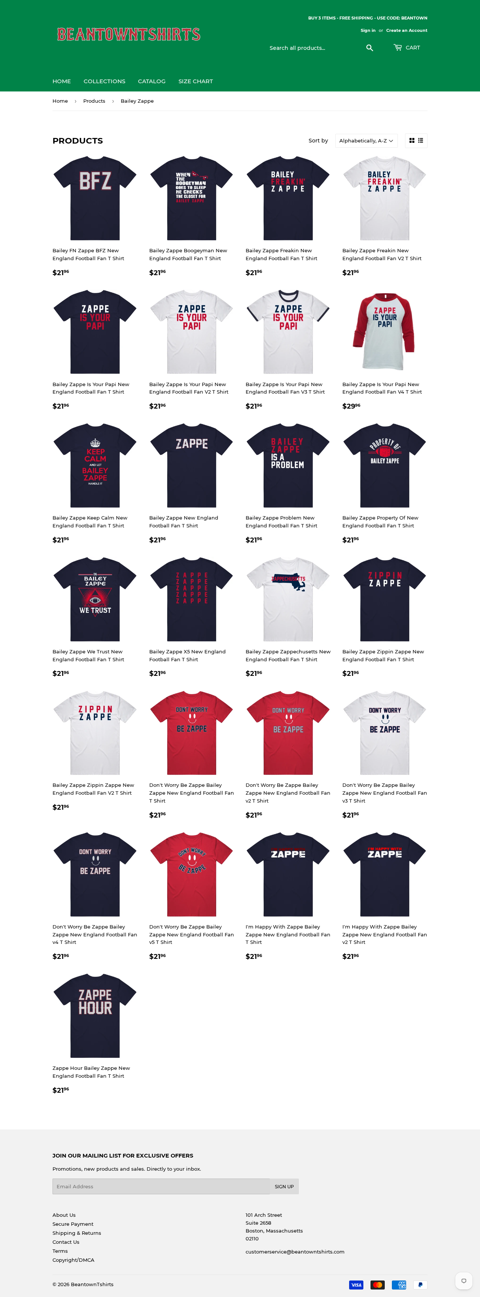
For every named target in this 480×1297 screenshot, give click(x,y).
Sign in (368, 30)
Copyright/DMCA (73, 1260)
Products (94, 101)
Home (61, 81)
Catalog (152, 81)
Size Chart (195, 81)
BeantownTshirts (92, 1284)
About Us (64, 1215)
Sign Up (284, 1186)
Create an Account (407, 30)
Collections (104, 81)
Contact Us (66, 1242)
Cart (412, 47)
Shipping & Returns (76, 1233)
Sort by (318, 140)
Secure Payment (72, 1224)
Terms (60, 1251)
